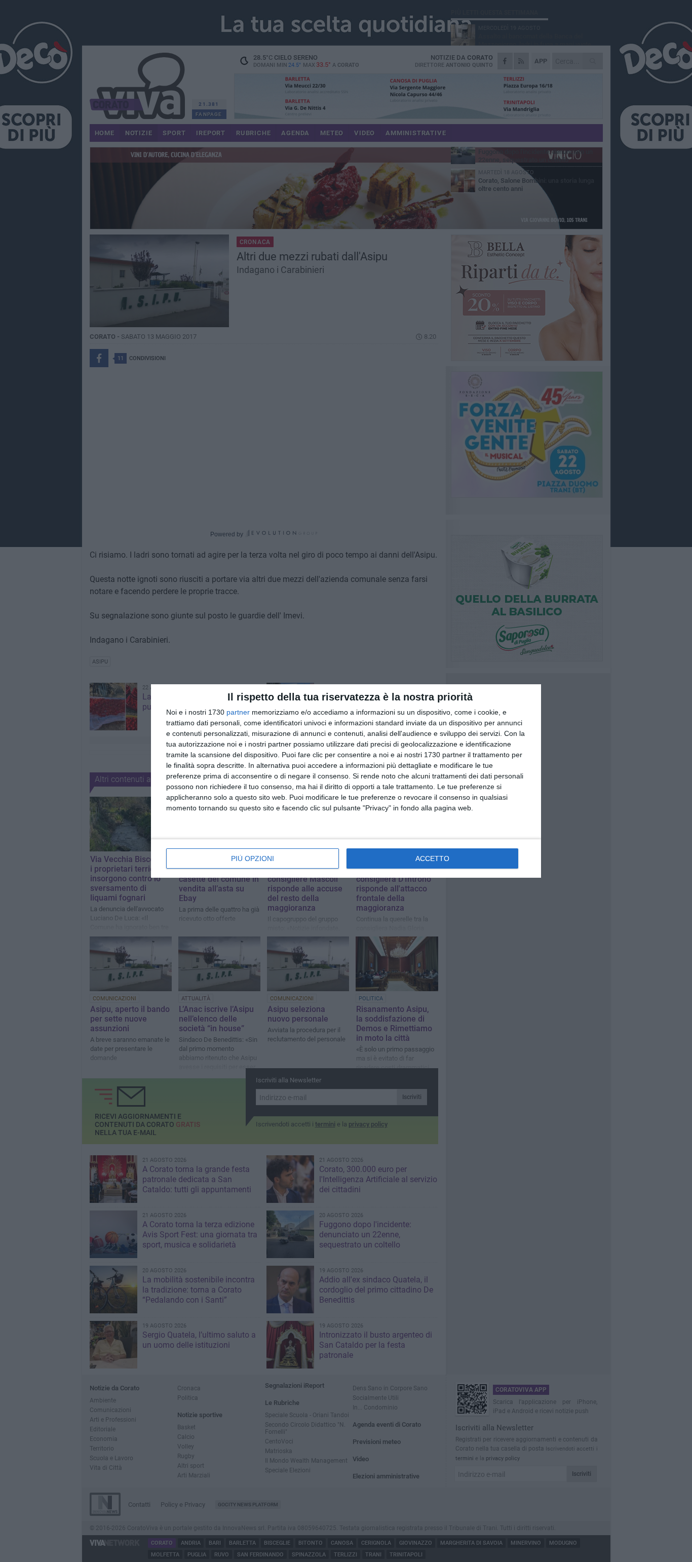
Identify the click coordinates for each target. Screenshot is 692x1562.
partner (238, 712)
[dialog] (346, 781)
